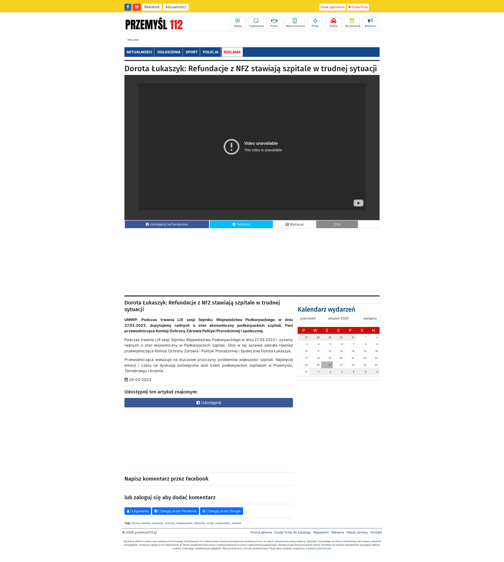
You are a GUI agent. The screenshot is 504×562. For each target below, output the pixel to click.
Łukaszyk (157, 523)
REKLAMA (232, 52)
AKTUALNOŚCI (139, 52)
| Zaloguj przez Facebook (176, 511)
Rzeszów (199, 523)
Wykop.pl (296, 224)
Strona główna (261, 532)
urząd (210, 523)
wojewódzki (222, 523)
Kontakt (376, 532)
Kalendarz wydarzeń (326, 309)
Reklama (151, 7)
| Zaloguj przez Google (223, 511)
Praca (274, 26)
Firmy (315, 26)
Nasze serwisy (357, 532)
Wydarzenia (352, 26)
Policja (333, 26)
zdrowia (236, 523)
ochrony (170, 523)
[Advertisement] (242, 260)
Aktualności (176, 7)
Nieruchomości (295, 26)
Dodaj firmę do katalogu (292, 532)
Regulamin (321, 532)
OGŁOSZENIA (169, 52)
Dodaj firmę (359, 7)
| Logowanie (138, 511)
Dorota (136, 523)
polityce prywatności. (320, 548)
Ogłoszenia (256, 26)
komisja (145, 523)
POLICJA (210, 52)
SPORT (192, 52)
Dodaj (237, 26)
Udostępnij (210, 402)
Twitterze (242, 224)
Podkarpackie (184, 523)
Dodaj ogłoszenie (333, 7)
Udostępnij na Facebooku (168, 224)
